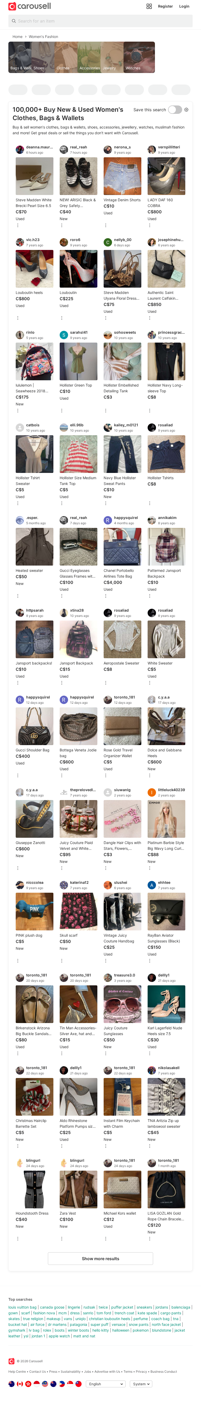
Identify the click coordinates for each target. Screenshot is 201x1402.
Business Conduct (163, 1371)
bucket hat (17, 1324)
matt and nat (84, 1336)
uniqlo (80, 1318)
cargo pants (170, 1313)
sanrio (88, 1313)
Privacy (141, 1371)
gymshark (16, 1330)
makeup (53, 1318)
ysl (26, 1336)
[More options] (18, 225)
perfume (140, 1318)
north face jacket (166, 1324)
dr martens (57, 1324)
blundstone (161, 1330)
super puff (99, 1324)
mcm (62, 1313)
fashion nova (44, 1313)
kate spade (147, 1313)
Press (53, 1371)
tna (175, 1318)
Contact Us (37, 1371)
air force (37, 1324)
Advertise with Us (107, 1371)
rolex (47, 1330)
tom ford (104, 1313)
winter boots (78, 1330)
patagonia (78, 1324)
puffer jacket (122, 1307)
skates (14, 1318)
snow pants (138, 1324)
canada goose (52, 1307)
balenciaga (180, 1307)
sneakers (144, 1307)
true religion (33, 1318)
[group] (100, 57)
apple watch (59, 1336)
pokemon (141, 1330)
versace (118, 1324)
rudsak (89, 1307)
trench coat (124, 1313)
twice (103, 1307)
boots (59, 1330)
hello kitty (100, 1330)
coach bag (160, 1318)
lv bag (34, 1330)
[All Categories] (149, 6)
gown (13, 1313)
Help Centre (17, 1371)
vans (68, 1318)
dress (75, 1313)
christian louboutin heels (109, 1318)
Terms (128, 1371)
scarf (25, 1313)
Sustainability (71, 1371)
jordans (161, 1307)
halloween (120, 1330)
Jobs (87, 1371)
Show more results (100, 1258)
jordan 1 (38, 1336)
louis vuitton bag (22, 1307)
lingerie (74, 1307)
